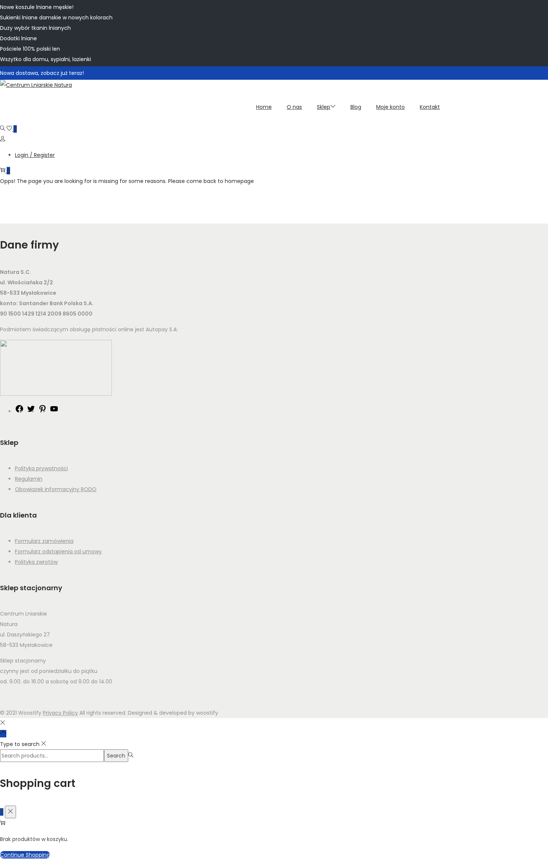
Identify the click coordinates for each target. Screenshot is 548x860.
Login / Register (35, 155)
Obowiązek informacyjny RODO (56, 489)
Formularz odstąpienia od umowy (58, 551)
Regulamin (28, 479)
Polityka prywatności (41, 468)
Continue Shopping (25, 855)
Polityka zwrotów (36, 562)
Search (116, 755)
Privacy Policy (60, 713)
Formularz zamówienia (44, 541)
